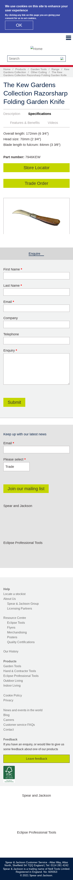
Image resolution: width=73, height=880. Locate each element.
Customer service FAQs (19, 724)
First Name (12, 269)
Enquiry (10, 350)
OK (19, 25)
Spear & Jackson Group (23, 603)
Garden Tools (39, 69)
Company (10, 318)
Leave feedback (36, 758)
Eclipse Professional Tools (21, 675)
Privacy (8, 700)
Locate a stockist (14, 594)
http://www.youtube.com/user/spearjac (56, 514)
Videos (53, 123)
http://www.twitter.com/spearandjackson (20, 514)
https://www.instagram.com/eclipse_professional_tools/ (32, 551)
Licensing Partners (19, 608)
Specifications (39, 114)
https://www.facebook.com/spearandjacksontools (8, 514)
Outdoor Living (13, 680)
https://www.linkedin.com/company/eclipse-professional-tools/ (44, 551)
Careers (8, 719)
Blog (6, 715)
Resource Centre (14, 617)
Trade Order (36, 183)
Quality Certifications (21, 642)
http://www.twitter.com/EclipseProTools (20, 551)
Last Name (12, 285)
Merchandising (17, 632)
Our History (10, 651)
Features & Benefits (25, 123)
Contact (8, 729)
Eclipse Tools (16, 622)
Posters (12, 637)
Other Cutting (39, 72)
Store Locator (37, 167)
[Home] (36, 49)
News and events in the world (22, 710)
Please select (14, 459)
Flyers (11, 627)
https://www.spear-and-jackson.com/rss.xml (8, 523)
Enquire (36, 254)
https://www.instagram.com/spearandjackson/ (32, 514)
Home (6, 69)
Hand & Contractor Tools (19, 671)
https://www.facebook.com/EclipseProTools (8, 551)
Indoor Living (12, 685)
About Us (9, 598)
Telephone (11, 334)
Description (11, 114)
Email (8, 302)
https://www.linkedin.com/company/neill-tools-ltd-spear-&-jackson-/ (44, 514)
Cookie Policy (12, 695)
